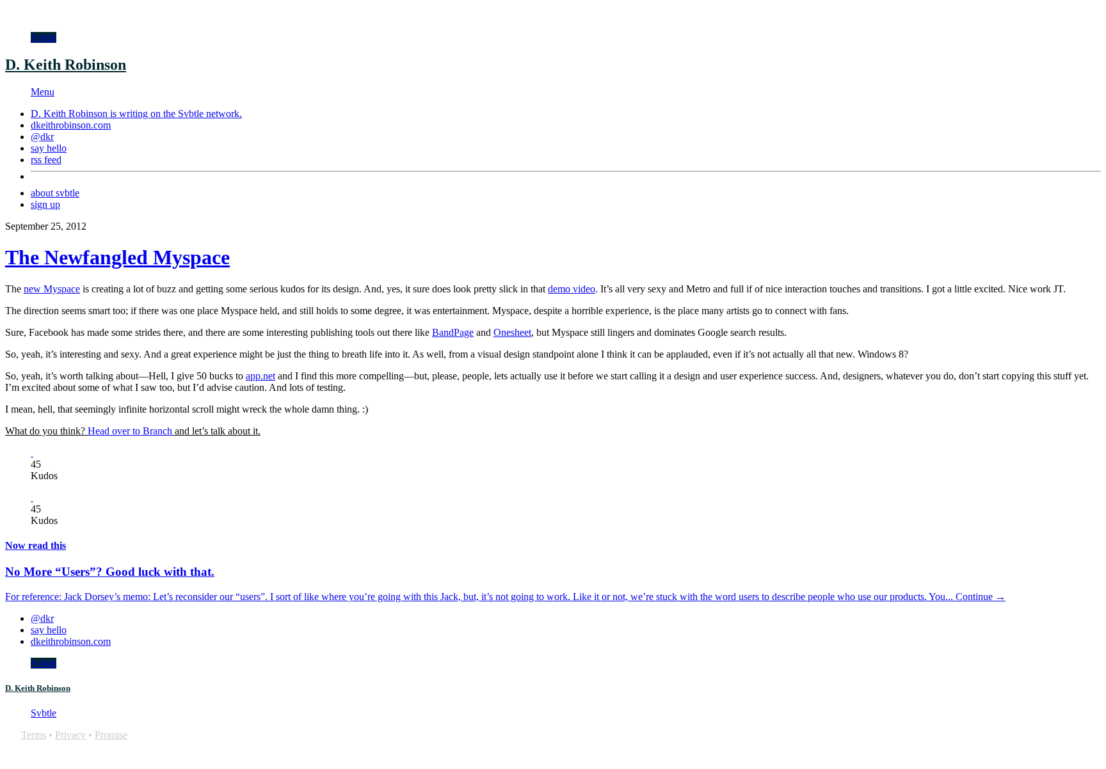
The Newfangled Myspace (117, 257)
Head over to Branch (130, 430)
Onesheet (512, 332)
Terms (33, 734)
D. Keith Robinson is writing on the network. (136, 113)
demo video (571, 288)
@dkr (42, 136)
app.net (260, 375)
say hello (49, 148)
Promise (111, 734)
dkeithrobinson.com (71, 125)
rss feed (46, 159)
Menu (42, 91)
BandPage (453, 332)
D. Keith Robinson (65, 64)
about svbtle (55, 192)
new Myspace (52, 288)
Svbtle (43, 37)
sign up (45, 204)
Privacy (70, 734)
